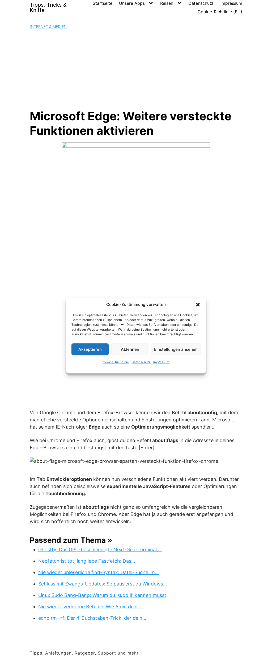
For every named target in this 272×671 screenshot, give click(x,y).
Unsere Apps (132, 3)
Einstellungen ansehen (176, 349)
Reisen (166, 3)
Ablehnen (130, 349)
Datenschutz (141, 362)
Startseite (102, 3)
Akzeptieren (90, 349)
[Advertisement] (136, 69)
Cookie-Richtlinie (116, 362)
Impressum (161, 362)
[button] (198, 304)
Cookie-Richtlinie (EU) (220, 11)
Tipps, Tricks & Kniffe (48, 7)
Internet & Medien (48, 26)
